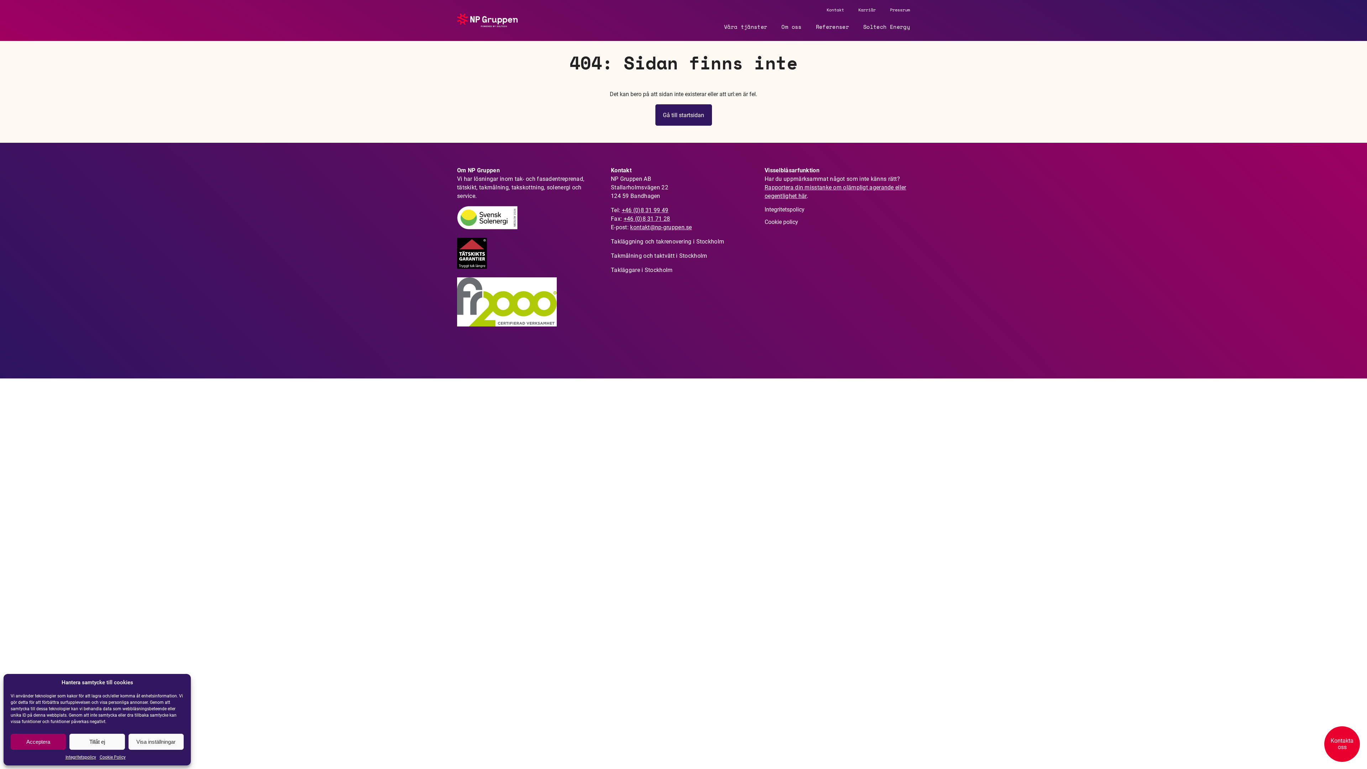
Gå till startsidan (683, 115)
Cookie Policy (113, 757)
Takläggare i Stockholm (642, 270)
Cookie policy (781, 222)
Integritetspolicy (81, 757)
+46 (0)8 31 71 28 (647, 218)
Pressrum (900, 10)
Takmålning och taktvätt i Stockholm (659, 255)
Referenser (832, 27)
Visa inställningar (156, 742)
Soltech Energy (886, 27)
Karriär (867, 10)
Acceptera (38, 742)
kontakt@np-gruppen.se (661, 227)
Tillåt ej (97, 742)
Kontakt (835, 10)
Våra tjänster (746, 27)
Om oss (791, 27)
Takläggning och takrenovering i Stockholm (667, 241)
